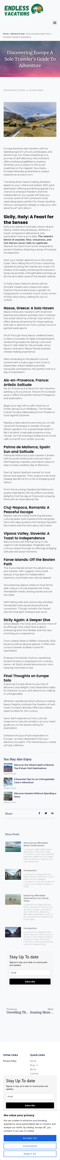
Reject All (30, 1153)
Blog (32, 1065)
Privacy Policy (9, 1061)
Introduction (30, 870)
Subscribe (30, 981)
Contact (34, 1073)
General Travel (17, 33)
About (33, 1069)
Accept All (30, 1138)
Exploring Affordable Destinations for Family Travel (36, 898)
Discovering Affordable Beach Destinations (36, 844)
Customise (30, 1146)
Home (6, 33)
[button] (54, 22)
